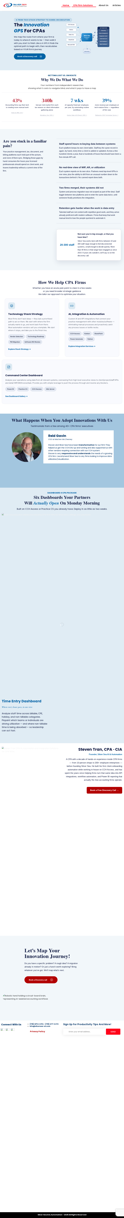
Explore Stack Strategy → (19, 349)
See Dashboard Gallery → (16, 396)
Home (66, 5)
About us (103, 5)
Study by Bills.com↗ (17, 112)
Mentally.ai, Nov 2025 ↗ (47, 115)
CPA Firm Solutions (83, 5)
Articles (116, 5)
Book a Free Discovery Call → (104, 790)
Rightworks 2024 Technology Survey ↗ (106, 115)
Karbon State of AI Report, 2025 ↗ (77, 115)
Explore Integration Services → (81, 346)
